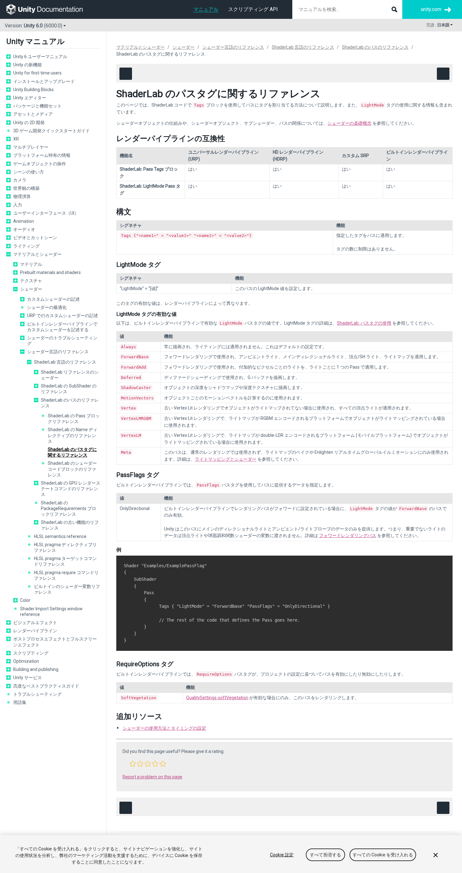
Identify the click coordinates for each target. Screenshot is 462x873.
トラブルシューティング (37, 694)
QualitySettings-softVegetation (217, 697)
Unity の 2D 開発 (29, 122)
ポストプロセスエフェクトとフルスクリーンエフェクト (55, 641)
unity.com (431, 9)
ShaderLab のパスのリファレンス (70, 403)
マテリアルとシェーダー (37, 254)
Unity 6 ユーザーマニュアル (40, 56)
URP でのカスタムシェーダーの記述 (62, 315)
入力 (17, 204)
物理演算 (22, 196)
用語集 (19, 702)
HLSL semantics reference (60, 536)
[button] (132, 763)
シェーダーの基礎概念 (349, 123)
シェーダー (31, 289)
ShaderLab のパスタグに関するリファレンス (72, 452)
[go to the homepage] (48, 9)
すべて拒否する (325, 854)
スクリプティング (30, 653)
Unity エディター (29, 97)
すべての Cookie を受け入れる (383, 854)
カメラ (19, 180)
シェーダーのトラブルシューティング (62, 340)
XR (16, 138)
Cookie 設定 (282, 854)
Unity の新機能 (27, 64)
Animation (23, 221)
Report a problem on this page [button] (152, 776)
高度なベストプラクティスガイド (46, 686)
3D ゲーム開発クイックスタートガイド (51, 130)
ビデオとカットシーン (35, 237)
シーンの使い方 (28, 171)
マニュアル (205, 9)
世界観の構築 (26, 188)
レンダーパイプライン (35, 630)
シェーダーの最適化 (47, 307)
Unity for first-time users (37, 72)
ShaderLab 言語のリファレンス (65, 362)
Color (25, 600)
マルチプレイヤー (30, 147)
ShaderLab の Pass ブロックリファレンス (74, 418)
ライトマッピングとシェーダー (225, 459)
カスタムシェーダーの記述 (53, 299)
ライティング (26, 246)
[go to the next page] (443, 74)
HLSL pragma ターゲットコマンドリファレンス (65, 561)
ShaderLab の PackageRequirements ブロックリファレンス (68, 508)
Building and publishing (35, 669)
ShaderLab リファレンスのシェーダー (70, 375)
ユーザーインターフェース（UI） (46, 213)
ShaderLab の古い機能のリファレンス (70, 525)
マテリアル (31, 264)
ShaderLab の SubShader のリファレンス (68, 388)
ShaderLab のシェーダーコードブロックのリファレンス (72, 469)
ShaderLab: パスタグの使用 (364, 323)
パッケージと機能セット (37, 105)
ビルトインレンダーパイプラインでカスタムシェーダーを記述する (62, 326)
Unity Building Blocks (33, 89)
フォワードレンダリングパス (347, 535)
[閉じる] (435, 855)
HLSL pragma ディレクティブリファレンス (65, 547)
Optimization (26, 661)
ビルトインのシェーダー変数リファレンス (67, 589)
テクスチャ (31, 280)
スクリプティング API (253, 9)
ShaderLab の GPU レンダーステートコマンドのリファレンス (70, 488)
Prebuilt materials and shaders (50, 272)
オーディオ (24, 229)
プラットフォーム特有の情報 (41, 155)
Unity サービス (27, 677)
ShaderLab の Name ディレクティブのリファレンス (72, 435)
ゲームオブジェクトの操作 (39, 163)
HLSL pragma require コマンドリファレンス (66, 575)
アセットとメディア (33, 114)
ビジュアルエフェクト (35, 622)
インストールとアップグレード (44, 81)
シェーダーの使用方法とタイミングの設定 (164, 728)
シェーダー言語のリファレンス (58, 351)
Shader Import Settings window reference (51, 611)
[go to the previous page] (125, 74)
